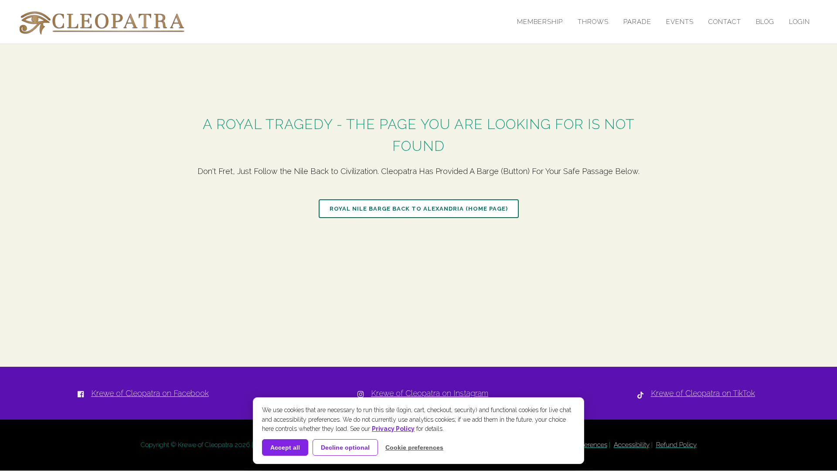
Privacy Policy (393, 428)
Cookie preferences (414, 447)
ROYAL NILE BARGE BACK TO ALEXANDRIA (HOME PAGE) (419, 208)
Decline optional (345, 447)
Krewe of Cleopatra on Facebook (150, 393)
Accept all (285, 447)
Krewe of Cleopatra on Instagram (429, 393)
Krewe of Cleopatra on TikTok (703, 393)
